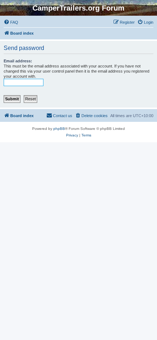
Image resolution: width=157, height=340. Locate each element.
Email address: (18, 61)
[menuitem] (11, 22)
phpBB (59, 129)
